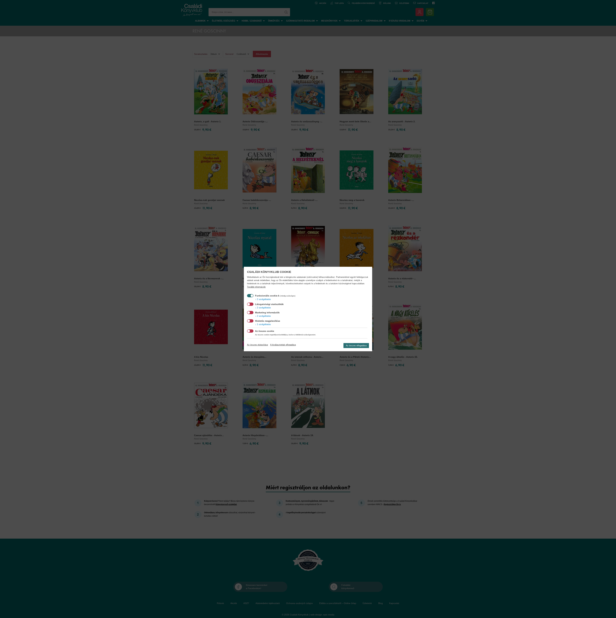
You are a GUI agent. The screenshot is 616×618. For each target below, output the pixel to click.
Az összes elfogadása (356, 345)
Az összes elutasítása (257, 345)
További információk (256, 287)
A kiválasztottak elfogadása (283, 345)
